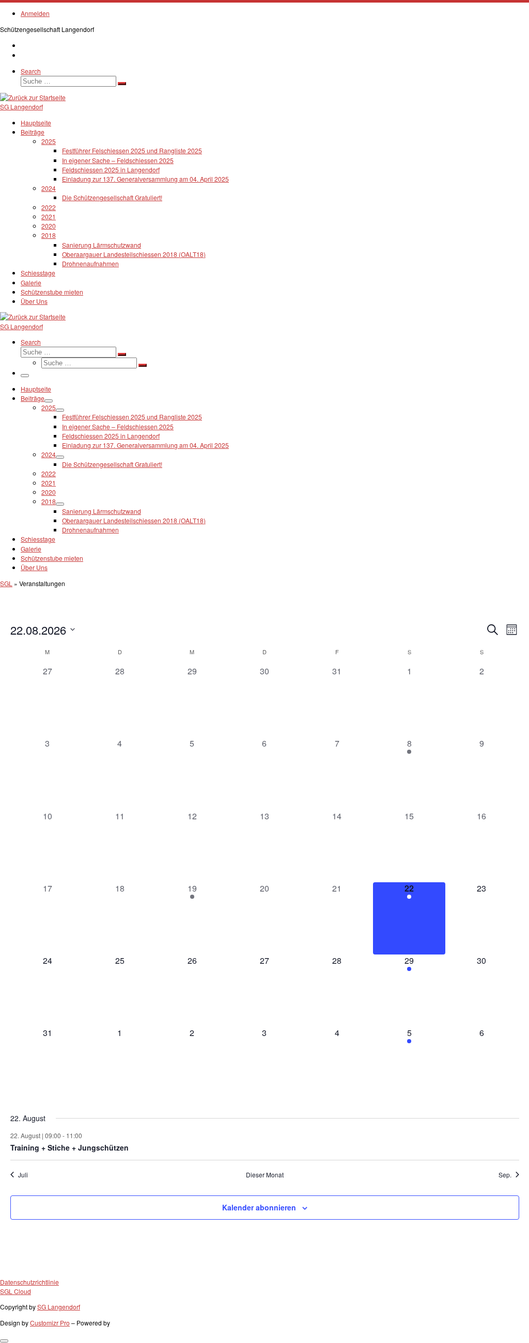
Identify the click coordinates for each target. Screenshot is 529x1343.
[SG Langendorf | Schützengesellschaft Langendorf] (33, 97)
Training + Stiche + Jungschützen (69, 1147)
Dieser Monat (265, 1175)
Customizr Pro (50, 1322)
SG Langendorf (58, 1306)
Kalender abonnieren (259, 1207)
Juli (23, 1175)
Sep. (505, 1175)
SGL (6, 583)
